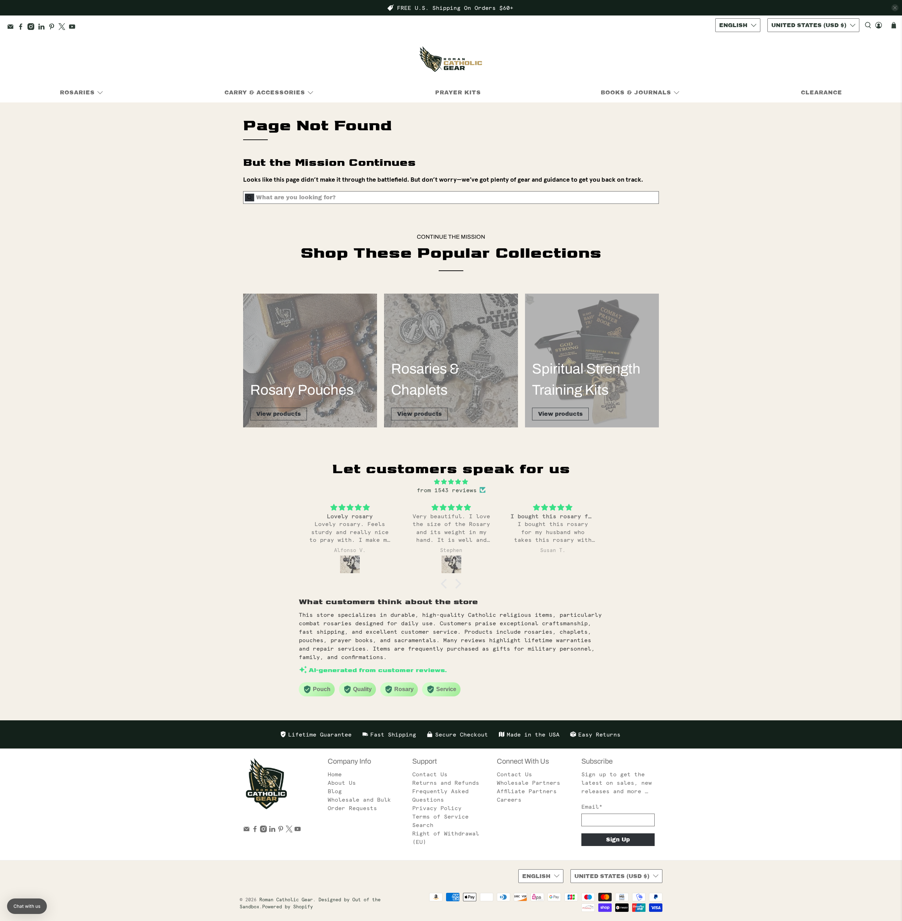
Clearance (821, 92)
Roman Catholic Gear (286, 900)
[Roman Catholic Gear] (451, 60)
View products (278, 414)
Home (335, 774)
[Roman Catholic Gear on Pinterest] (53, 28)
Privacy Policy (437, 808)
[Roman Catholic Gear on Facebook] (22, 28)
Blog (335, 791)
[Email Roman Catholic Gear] (12, 28)
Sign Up (618, 839)
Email (592, 806)
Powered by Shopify (287, 907)
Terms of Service (440, 816)
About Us (342, 782)
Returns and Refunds (445, 782)
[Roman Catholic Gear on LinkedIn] (43, 28)
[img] (451, 481)
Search (422, 824)
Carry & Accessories (264, 92)
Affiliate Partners (527, 791)
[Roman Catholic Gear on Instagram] (32, 28)
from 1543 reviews (447, 490)
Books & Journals (636, 92)
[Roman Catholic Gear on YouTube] (74, 28)
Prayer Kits (458, 92)
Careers (509, 799)
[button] (446, 584)
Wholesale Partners (528, 782)
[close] (894, 7)
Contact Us (429, 774)
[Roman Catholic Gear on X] (63, 28)
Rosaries (77, 92)
